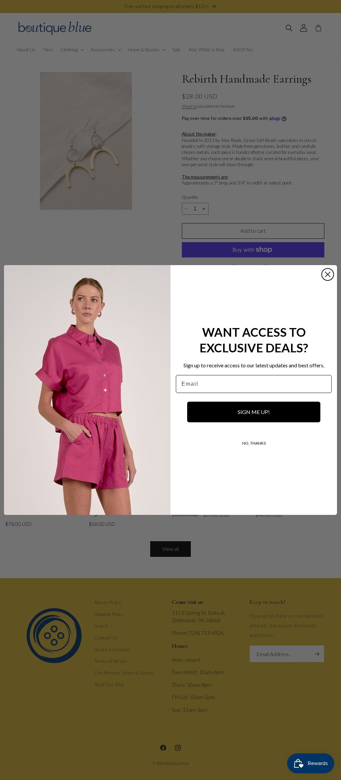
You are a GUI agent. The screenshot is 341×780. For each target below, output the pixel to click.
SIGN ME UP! (254, 412)
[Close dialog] (328, 274)
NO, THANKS (254, 443)
